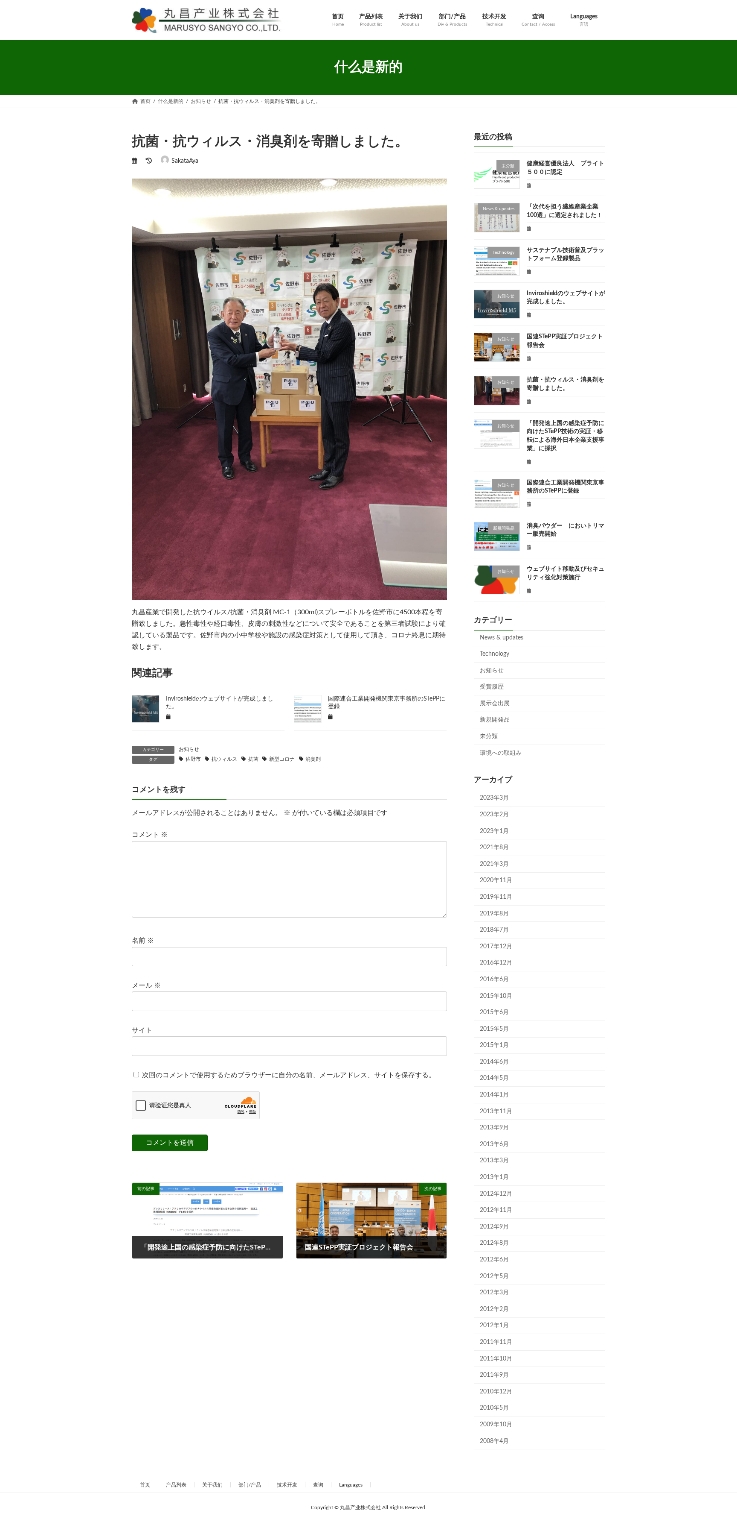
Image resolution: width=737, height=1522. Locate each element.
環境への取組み (501, 753)
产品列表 (176, 1484)
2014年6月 (494, 1062)
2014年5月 (494, 1078)
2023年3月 (494, 798)
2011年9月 (494, 1375)
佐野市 (193, 759)
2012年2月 (494, 1309)
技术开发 (287, 1484)
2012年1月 (494, 1325)
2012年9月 (494, 1226)
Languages (351, 1484)
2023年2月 (494, 815)
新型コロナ (282, 759)
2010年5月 (494, 1408)
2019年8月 (494, 913)
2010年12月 (496, 1391)
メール (146, 985)
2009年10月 (496, 1425)
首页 (145, 1484)
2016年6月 (494, 979)
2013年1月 (494, 1177)
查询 (318, 1484)
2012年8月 (494, 1243)
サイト (142, 1030)
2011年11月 (496, 1342)
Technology (494, 654)
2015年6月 (494, 1012)
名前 (143, 941)
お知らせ (189, 749)
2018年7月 (494, 930)
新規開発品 (495, 720)
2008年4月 (494, 1441)
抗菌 (253, 759)
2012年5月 (494, 1276)
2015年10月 (496, 996)
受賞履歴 (492, 687)
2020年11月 (496, 880)
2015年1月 (494, 1045)
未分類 (489, 736)
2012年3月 (494, 1293)
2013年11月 (496, 1111)
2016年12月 (496, 963)
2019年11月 (496, 897)
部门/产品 (249, 1484)
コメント (150, 835)
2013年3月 (494, 1161)
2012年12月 (496, 1193)
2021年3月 (494, 864)
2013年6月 (494, 1144)
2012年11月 (496, 1210)
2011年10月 (496, 1358)
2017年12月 (496, 946)
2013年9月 (494, 1128)
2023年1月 (494, 831)
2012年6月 (494, 1260)
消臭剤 (313, 759)
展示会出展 (495, 703)
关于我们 (212, 1484)
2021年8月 (494, 847)
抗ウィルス (224, 759)
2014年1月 (494, 1095)
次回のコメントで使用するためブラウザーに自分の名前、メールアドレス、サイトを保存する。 (288, 1075)
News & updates (501, 638)
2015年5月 (494, 1029)
